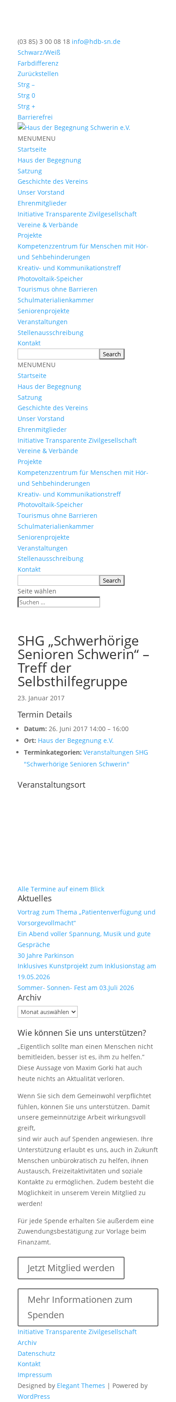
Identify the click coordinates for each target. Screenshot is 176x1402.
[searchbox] (58, 354)
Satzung (30, 171)
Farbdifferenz (38, 63)
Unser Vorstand (41, 192)
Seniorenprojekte (43, 310)
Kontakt (29, 343)
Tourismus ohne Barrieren (57, 289)
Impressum (35, 1374)
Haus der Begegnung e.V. (76, 740)
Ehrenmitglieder (42, 203)
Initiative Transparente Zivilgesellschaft (77, 214)
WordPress (34, 1396)
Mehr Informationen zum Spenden (80, 1307)
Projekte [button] (30, 235)
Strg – (26, 84)
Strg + (26, 106)
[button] (37, 138)
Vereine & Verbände (48, 224)
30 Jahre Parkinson (46, 955)
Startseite (32, 149)
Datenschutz (37, 1353)
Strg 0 (26, 95)
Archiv (27, 1342)
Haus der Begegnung (49, 160)
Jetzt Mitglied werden (71, 1268)
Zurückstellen (38, 73)
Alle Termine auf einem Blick (61, 889)
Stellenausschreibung (50, 332)
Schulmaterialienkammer (56, 300)
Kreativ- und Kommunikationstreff (69, 267)
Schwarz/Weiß (39, 52)
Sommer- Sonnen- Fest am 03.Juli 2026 (76, 987)
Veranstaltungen (43, 321)
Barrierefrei (35, 117)
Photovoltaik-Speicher (50, 278)
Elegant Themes (81, 1385)
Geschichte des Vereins (53, 181)
